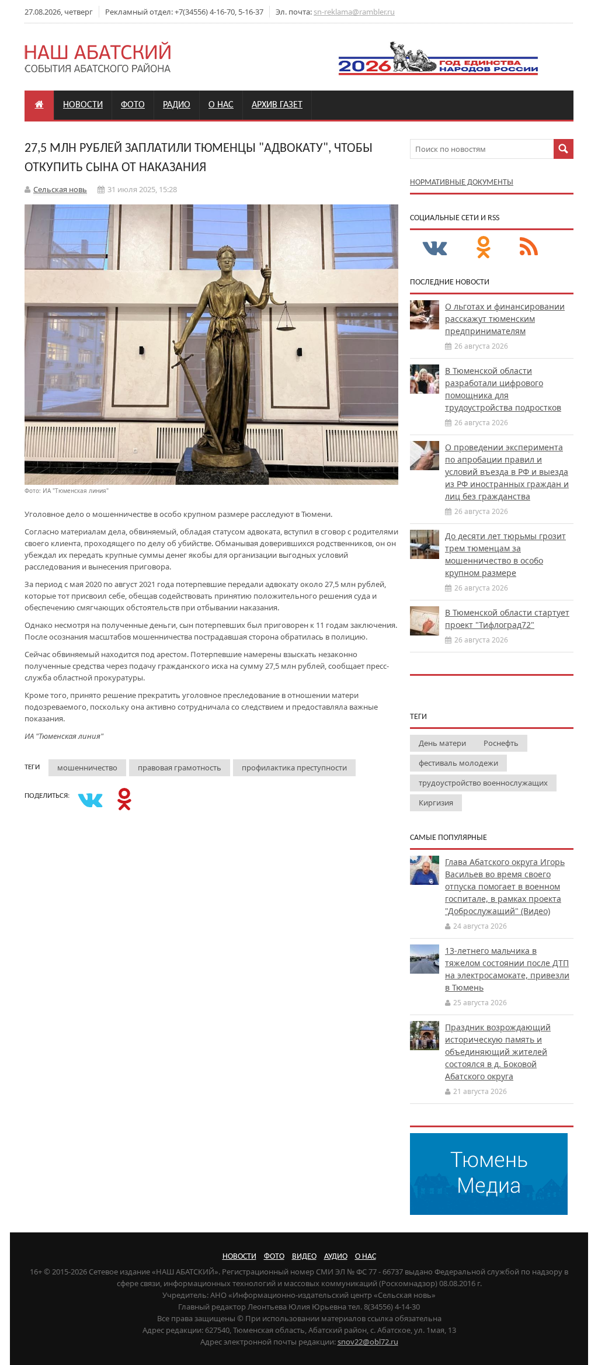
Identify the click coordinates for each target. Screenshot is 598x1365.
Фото (133, 105)
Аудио (335, 1256)
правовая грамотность (179, 767)
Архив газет (277, 105)
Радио (176, 105)
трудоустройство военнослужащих (483, 782)
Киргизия (436, 802)
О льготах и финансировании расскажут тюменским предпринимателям (505, 318)
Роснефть (501, 743)
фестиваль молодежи (458, 763)
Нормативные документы (461, 182)
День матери (442, 743)
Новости (83, 105)
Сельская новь (60, 189)
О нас (221, 105)
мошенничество (87, 767)
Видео (304, 1256)
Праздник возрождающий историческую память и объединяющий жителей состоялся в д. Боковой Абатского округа (498, 1052)
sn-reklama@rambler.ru (354, 11)
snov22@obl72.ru (368, 1341)
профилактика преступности (294, 767)
